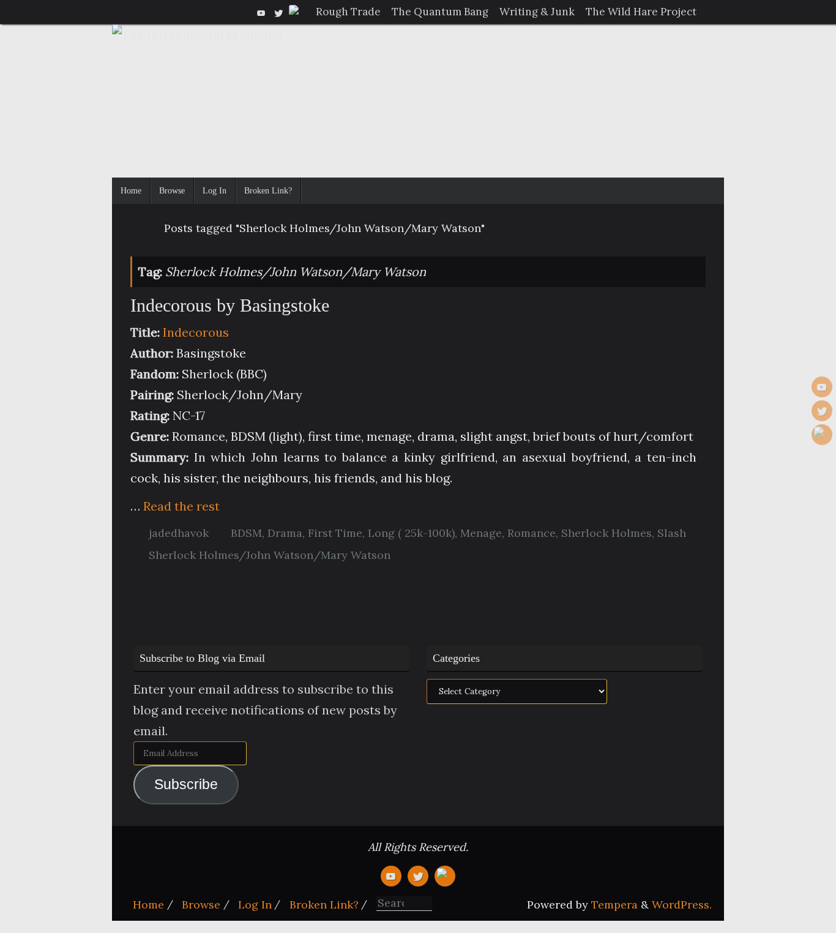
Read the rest (181, 506)
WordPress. (682, 904)
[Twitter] (278, 11)
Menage (481, 533)
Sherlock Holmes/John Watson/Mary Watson (269, 555)
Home (148, 904)
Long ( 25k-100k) (411, 533)
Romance (531, 533)
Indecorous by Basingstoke (229, 305)
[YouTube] (261, 11)
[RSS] (295, 11)
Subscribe (186, 784)
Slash (671, 533)
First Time (335, 533)
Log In (255, 904)
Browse (201, 904)
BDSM (246, 533)
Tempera (614, 904)
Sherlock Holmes (606, 533)
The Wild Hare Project (641, 11)
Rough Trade (348, 11)
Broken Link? (324, 904)
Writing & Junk (537, 11)
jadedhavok (179, 533)
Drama (284, 533)
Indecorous (196, 332)
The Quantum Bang (440, 11)
